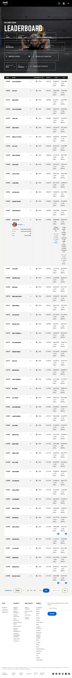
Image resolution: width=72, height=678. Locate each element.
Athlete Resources (16, 612)
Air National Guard (39, 608)
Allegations (5, 612)
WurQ (37, 646)
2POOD (38, 618)
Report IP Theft (42, 673)
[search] (59, 3)
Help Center (16, 638)
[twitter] (56, 674)
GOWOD (38, 630)
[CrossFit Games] (5, 3)
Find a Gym (28, 615)
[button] (68, 3)
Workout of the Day (28, 612)
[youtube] (63, 674)
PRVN (37, 640)
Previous (18, 590)
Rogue (38, 611)
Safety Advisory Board (17, 623)
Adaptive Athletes (15, 608)
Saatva (38, 620)
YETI (37, 615)
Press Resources (16, 619)
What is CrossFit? (27, 608)
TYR (37, 655)
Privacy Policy (13, 673)
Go (65, 590)
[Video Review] (58, 534)
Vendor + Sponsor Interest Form (16, 630)
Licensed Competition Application (16, 635)
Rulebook (4, 607)
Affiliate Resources (16, 615)
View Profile (20, 224)
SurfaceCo (39, 632)
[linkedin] (66, 674)
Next (46, 590)
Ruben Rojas (39, 660)
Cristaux (38, 642)
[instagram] (59, 674)
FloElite (38, 657)
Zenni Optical (39, 622)
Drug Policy (5, 609)
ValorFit (38, 653)
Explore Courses (27, 618)
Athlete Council (17, 626)
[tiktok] (69, 674)
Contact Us (16, 641)
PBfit (37, 624)
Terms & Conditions (5, 673)
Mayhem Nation (40, 649)
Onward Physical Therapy (38, 636)
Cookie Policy (21, 673)
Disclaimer (29, 673)
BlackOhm (38, 651)
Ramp (37, 644)
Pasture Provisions (39, 627)
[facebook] (53, 674)
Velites (38, 613)
